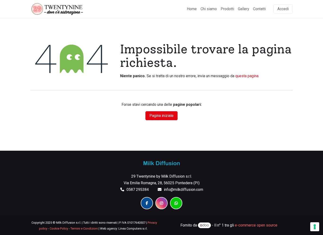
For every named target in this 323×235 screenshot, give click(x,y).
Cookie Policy (59, 228)
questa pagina (246, 76)
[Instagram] (161, 203)
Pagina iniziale (161, 115)
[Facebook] (147, 203)
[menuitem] (192, 9)
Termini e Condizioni (84, 228)
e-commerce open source (256, 225)
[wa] (176, 203)
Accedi (283, 9)
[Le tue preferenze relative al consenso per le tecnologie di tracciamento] (314, 226)
